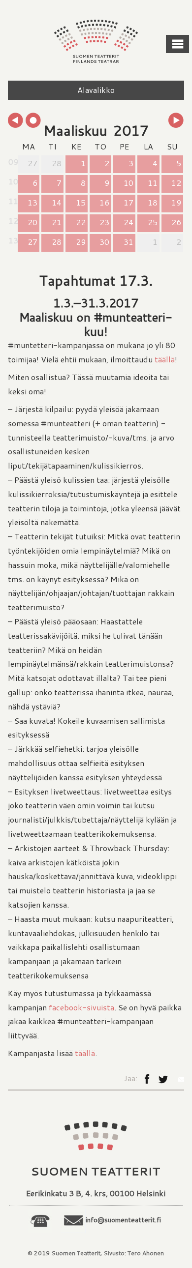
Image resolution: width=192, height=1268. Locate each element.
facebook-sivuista (81, 1007)
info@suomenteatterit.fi (123, 1220)
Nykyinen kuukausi (33, 120)
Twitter (163, 1082)
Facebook (147, 1081)
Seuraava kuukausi (176, 120)
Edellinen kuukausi (16, 120)
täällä (165, 359)
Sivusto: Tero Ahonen (133, 1253)
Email (179, 1079)
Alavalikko (96, 89)
